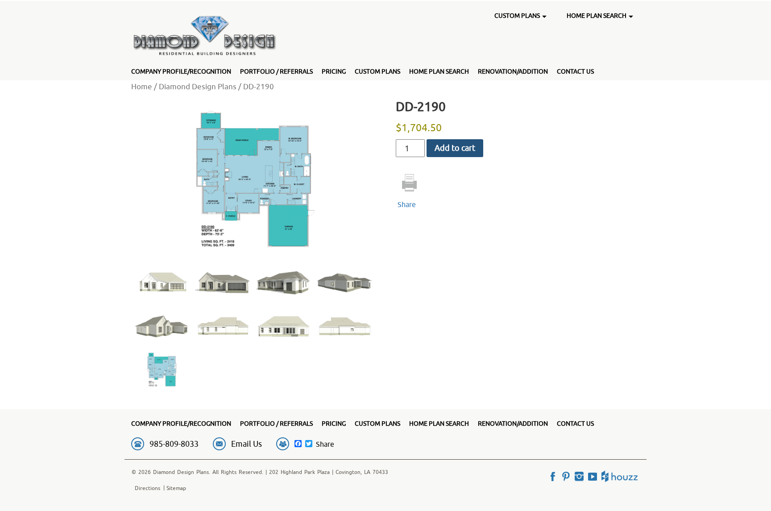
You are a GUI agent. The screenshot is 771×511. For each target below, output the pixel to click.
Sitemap (176, 488)
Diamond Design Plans (197, 86)
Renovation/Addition (513, 71)
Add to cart (455, 148)
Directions (147, 488)
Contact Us (575, 71)
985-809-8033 (174, 444)
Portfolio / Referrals (276, 71)
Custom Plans (377, 71)
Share (407, 204)
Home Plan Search (439, 71)
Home (141, 86)
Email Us (246, 444)
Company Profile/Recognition (181, 71)
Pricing (334, 71)
